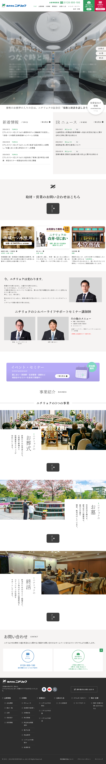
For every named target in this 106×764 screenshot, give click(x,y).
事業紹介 (54, 6)
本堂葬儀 (89, 259)
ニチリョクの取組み (29, 741)
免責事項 (27, 747)
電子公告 (27, 730)
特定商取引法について (66, 759)
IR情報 (48, 6)
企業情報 (41, 6)
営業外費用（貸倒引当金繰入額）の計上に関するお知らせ (77, 154)
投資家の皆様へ (29, 708)
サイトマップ (99, 759)
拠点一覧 (10, 708)
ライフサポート (81, 703)
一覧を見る (44, 122)
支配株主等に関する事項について (68, 145)
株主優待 (27, 735)
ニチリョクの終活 (46, 719)
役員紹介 (10, 718)
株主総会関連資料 (28, 723)
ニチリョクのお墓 (46, 712)
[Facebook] (44, 689)
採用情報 (10, 722)
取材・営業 (76, 9)
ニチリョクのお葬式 (46, 704)
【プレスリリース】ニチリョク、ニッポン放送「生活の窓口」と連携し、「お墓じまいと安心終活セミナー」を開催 (26, 146)
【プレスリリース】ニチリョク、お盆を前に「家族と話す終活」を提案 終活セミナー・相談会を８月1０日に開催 (26, 159)
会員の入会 (62, 6)
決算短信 (27, 713)
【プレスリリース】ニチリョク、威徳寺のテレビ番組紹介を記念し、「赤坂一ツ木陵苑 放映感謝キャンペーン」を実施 (26, 134)
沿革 (8, 713)
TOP (35, 6)
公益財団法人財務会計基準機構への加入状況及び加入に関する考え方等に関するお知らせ (79, 134)
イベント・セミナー (74, 6)
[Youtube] (49, 689)
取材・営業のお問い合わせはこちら (98, 705)
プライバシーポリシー (84, 759)
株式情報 (27, 718)
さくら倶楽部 (63, 703)
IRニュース (27, 703)
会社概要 (10, 703)
